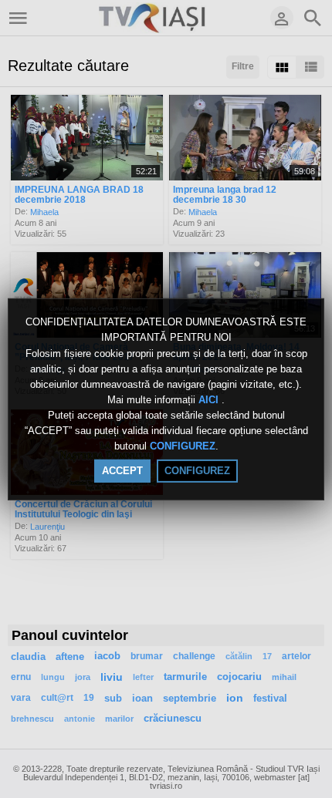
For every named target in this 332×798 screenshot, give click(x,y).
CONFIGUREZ (182, 447)
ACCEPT (122, 470)
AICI (210, 400)
